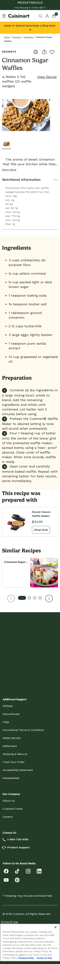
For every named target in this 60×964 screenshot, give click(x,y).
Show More (9, 169)
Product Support (18, 847)
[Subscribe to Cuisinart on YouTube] (6, 879)
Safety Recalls (12, 738)
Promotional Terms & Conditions (23, 730)
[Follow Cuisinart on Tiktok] (17, 870)
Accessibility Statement (18, 770)
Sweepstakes (11, 778)
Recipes (17, 37)
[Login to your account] (47, 15)
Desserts (28, 37)
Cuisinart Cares (12, 808)
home (7, 37)
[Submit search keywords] (41, 16)
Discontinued (11, 714)
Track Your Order (14, 762)
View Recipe (47, 77)
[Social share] (44, 51)
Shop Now (41, 529)
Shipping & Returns (15, 754)
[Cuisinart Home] (19, 16)
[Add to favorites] (52, 52)
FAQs (6, 722)
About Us (9, 800)
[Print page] (35, 51)
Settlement (10, 746)
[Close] (55, 927)
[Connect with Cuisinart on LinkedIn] (39, 870)
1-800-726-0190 (17, 839)
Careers (8, 816)
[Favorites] (54, 562)
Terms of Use (9, 921)
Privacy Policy (26, 958)
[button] (11, 598)
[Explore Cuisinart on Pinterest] (17, 879)
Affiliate (8, 706)
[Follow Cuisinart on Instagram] (28, 870)
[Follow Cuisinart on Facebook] (6, 870)
